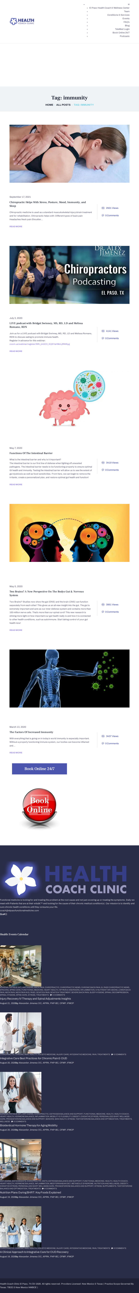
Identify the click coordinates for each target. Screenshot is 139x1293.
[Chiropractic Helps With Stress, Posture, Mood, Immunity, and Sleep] (63, 153)
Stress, (32, 995)
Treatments (42, 995)
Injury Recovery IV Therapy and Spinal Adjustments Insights (35, 998)
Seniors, (50, 1119)
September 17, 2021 (20, 197)
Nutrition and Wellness (28, 579)
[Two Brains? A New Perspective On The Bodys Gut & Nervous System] (63, 533)
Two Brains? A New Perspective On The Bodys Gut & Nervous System (46, 593)
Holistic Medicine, (47, 1054)
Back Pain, (39, 987)
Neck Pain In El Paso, (26, 992)
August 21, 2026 (8, 1003)
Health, (33, 1054)
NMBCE (32, 1287)
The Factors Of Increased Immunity (31, 732)
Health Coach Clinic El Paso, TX (16, 1284)
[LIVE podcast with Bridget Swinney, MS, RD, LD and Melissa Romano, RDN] (63, 275)
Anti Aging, (28, 987)
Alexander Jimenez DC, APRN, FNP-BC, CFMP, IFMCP (46, 1003)
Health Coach (38, 441)
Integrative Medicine (99, 441)
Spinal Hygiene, (8, 995)
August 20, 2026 (8, 1063)
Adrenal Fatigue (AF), (11, 987)
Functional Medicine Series (30, 569)
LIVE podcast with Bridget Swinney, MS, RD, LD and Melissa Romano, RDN (46, 325)
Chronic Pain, (22, 1054)
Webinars (35, 311)
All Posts (63, 104)
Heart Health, (51, 990)
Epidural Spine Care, (11, 990)
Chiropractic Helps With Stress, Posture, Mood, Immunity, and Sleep (47, 204)
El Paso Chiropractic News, (115, 987)
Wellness (55, 311)
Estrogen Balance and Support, (66, 1114)
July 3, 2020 (15, 318)
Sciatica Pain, (43, 992)
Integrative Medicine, (81, 1054)
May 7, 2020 (15, 448)
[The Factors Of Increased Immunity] (63, 678)
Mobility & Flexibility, (61, 1116)
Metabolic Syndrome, (83, 1183)
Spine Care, (22, 995)
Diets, (45, 1181)
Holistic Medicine (66, 441)
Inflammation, (87, 990)
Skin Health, (61, 1119)
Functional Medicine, (33, 990)
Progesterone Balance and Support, (26, 1119)
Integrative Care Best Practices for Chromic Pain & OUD (33, 1058)
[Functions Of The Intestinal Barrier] (63, 399)
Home (49, 104)
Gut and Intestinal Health (105, 436)
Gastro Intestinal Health (64, 436)
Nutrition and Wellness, (107, 1183)
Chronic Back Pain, (91, 987)
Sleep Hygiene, (97, 992)
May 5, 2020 (16, 586)
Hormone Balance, (25, 1116)
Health (17, 311)
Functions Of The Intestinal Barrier (31, 453)
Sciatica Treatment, (60, 992)
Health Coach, (121, 1114)
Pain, (94, 1054)
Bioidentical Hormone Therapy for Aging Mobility (28, 1125)
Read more (15, 226)
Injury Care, (63, 1054)
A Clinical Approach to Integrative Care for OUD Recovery (34, 1252)
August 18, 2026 (8, 1256)
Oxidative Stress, (90, 1116)
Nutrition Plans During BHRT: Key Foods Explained (30, 1192)
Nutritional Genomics (66, 720)
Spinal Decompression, (117, 992)
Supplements (96, 720)
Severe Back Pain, (80, 992)
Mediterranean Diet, (61, 1183)
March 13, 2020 (17, 727)
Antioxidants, (19, 1181)
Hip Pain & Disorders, (69, 990)
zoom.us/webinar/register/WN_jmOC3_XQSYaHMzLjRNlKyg (39, 344)
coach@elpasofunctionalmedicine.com (19, 910)
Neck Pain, (10, 992)
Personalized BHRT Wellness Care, (36, 1186)
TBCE (10, 1287)
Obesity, (76, 1116)
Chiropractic (22, 190)
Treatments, (125, 1119)
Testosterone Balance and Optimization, (97, 1119)
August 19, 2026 (8, 1197)
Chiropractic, (52, 987)
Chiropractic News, (70, 987)
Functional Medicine (26, 436)
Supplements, (110, 1186)
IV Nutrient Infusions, (106, 990)
